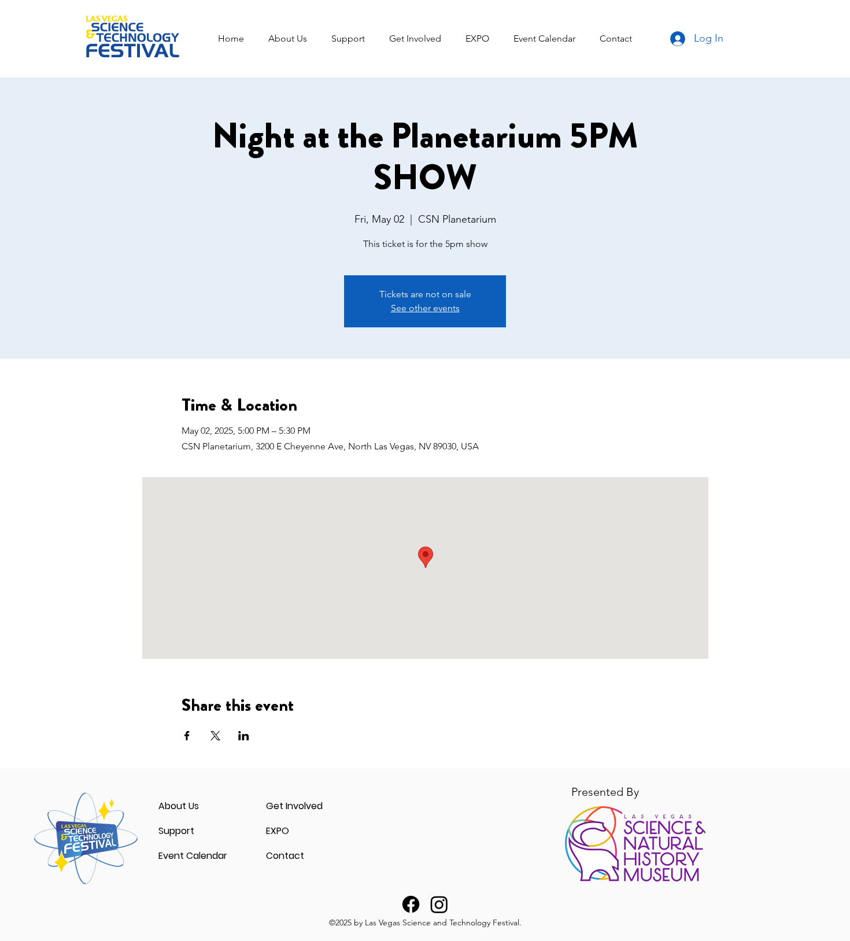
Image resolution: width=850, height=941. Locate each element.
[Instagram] (439, 904)
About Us (178, 806)
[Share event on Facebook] (187, 735)
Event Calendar (192, 855)
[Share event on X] (215, 735)
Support (176, 830)
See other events (425, 307)
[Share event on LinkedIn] (243, 735)
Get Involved (294, 806)
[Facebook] (411, 904)
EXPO (277, 830)
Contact (285, 855)
